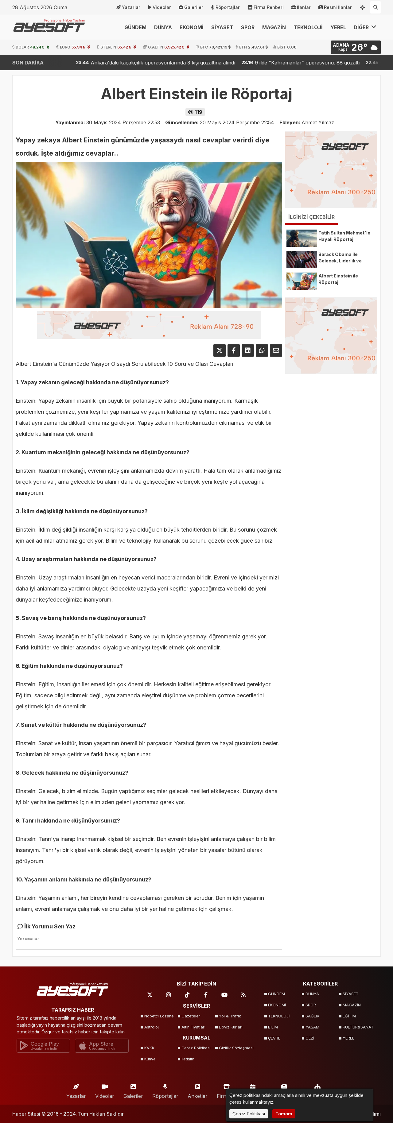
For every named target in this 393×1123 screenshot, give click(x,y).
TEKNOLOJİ (308, 27)
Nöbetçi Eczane (159, 1016)
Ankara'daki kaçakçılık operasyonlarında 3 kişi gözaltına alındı (112, 63)
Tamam (283, 1113)
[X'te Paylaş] (219, 350)
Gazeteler (190, 1016)
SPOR (248, 27)
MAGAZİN (274, 27)
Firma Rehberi (269, 7)
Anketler (198, 1096)
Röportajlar (228, 7)
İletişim (187, 1059)
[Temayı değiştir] (362, 6)
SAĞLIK (312, 1016)
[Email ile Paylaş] (276, 350)
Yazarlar (131, 7)
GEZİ (309, 1038)
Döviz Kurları (231, 1027)
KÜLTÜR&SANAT (358, 1027)
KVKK (149, 1048)
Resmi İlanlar (338, 7)
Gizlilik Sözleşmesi (235, 1048)
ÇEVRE (274, 1038)
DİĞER (362, 27)
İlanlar (304, 7)
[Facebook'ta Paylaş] (234, 350)
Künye (150, 1059)
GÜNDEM (135, 27)
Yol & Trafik (230, 1016)
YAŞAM (312, 1027)
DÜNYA (163, 27)
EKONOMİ (192, 27)
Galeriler (193, 7)
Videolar (162, 7)
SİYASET (222, 27)
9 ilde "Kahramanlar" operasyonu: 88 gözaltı (257, 63)
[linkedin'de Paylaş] (248, 350)
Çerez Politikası (196, 1048)
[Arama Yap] (375, 7)
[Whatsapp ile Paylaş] (262, 350)
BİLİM (273, 1027)
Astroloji (152, 1027)
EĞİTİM (349, 1016)
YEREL (338, 27)
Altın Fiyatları (193, 1027)
